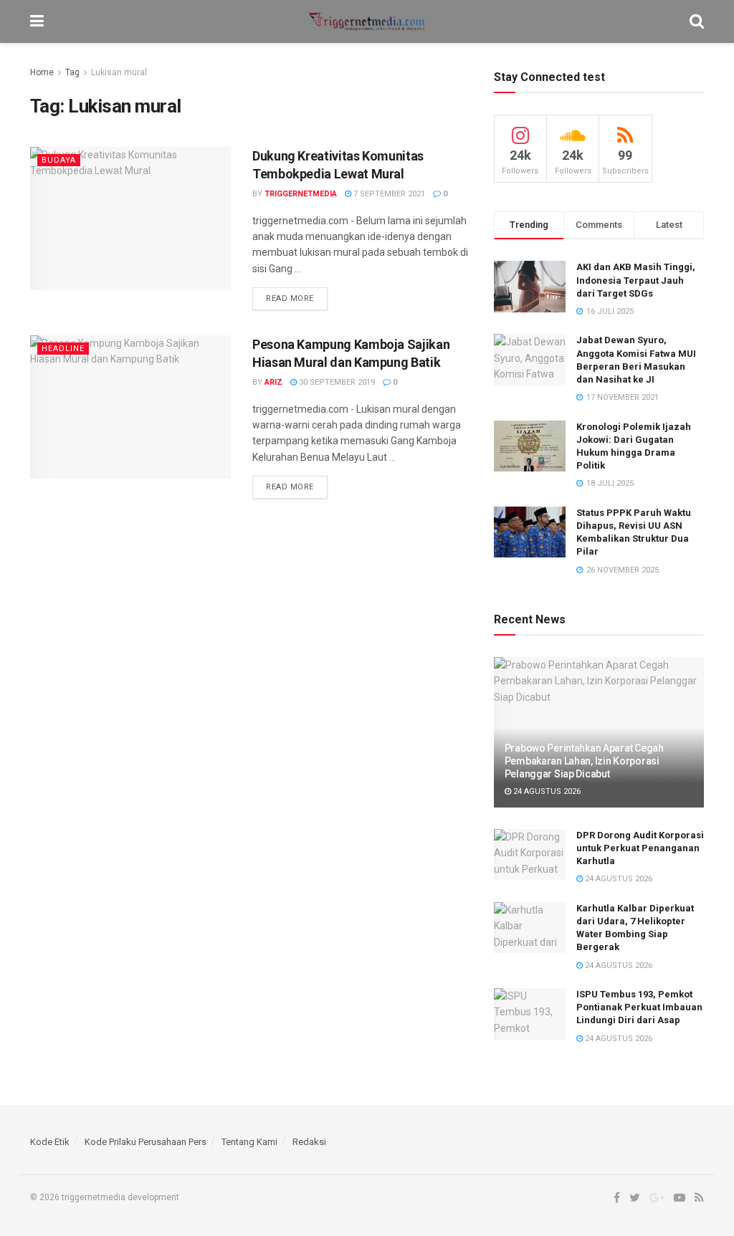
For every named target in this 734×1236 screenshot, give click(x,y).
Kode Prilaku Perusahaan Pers (145, 1141)
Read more (290, 298)
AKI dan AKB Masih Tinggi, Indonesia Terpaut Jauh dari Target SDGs (635, 280)
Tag (72, 72)
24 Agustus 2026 (546, 791)
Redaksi (309, 1141)
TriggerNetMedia (300, 193)
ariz (273, 382)
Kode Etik (50, 1141)
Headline (63, 348)
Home (42, 72)
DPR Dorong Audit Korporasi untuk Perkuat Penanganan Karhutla (640, 848)
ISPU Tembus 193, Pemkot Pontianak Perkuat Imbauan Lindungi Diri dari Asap (639, 1007)
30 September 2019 (336, 382)
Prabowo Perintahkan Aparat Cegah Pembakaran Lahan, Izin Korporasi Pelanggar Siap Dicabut (584, 761)
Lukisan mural (119, 72)
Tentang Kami (249, 1141)
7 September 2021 (388, 193)
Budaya (59, 160)
